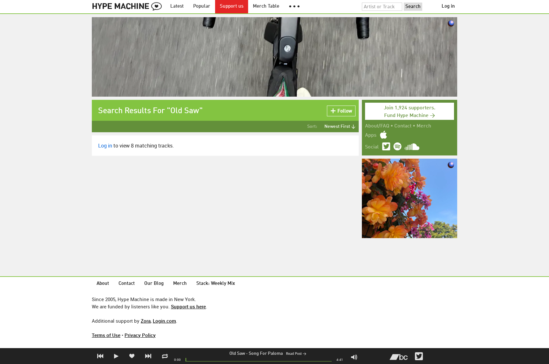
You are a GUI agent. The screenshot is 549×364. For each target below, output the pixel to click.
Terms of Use (106, 335)
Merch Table (266, 6)
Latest (177, 6)
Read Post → (296, 354)
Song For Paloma (266, 353)
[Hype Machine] (129, 6)
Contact (402, 126)
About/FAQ (377, 126)
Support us (231, 6)
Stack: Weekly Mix (215, 283)
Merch (424, 126)
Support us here (188, 306)
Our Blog (154, 283)
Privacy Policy (140, 335)
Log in (448, 6)
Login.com (164, 321)
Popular (201, 6)
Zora (146, 321)
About (103, 283)
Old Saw (237, 353)
